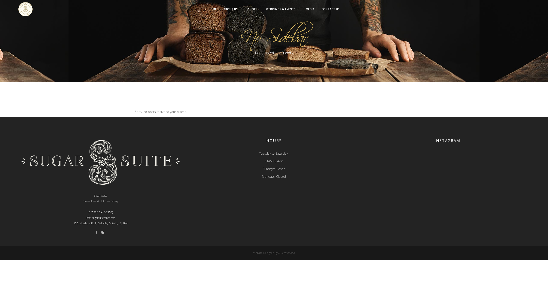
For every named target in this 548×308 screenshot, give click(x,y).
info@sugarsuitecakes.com (100, 218)
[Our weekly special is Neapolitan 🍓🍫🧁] (408, 186)
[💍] (408, 164)
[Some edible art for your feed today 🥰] (486, 186)
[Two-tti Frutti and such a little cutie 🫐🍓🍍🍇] (486, 164)
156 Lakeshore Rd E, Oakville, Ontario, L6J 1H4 (101, 223)
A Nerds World (286, 253)
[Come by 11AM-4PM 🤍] (447, 186)
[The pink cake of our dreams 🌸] (447, 164)
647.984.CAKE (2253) (100, 212)
